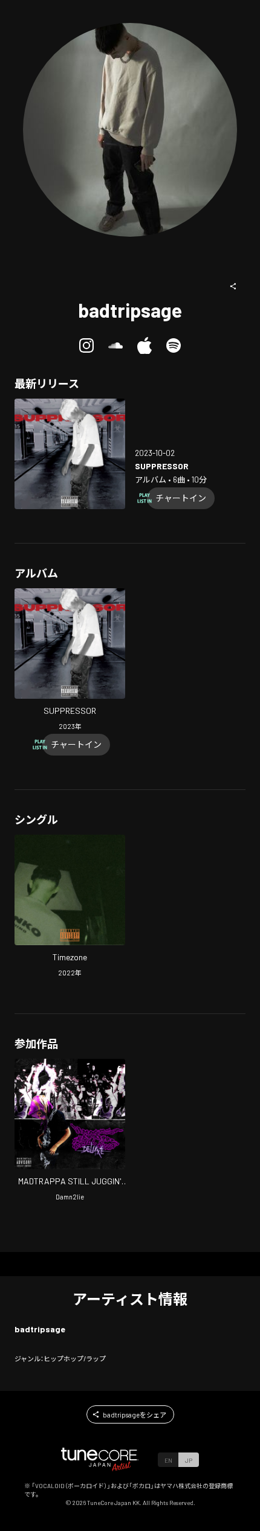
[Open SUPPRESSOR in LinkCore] (70, 454)
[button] (233, 286)
